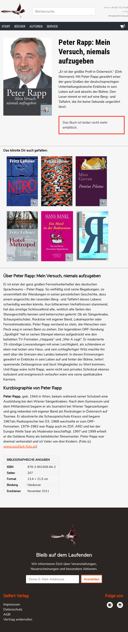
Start (6, 26)
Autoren (36, 26)
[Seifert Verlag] (13, 11)
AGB (6, 614)
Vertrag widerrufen (17, 619)
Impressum (11, 604)
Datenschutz (12, 609)
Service (52, 26)
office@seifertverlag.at (118, 16)
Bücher (19, 26)
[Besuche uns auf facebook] (110, 605)
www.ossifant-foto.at (19, 446)
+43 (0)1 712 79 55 (119, 7)
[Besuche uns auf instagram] (120, 605)
